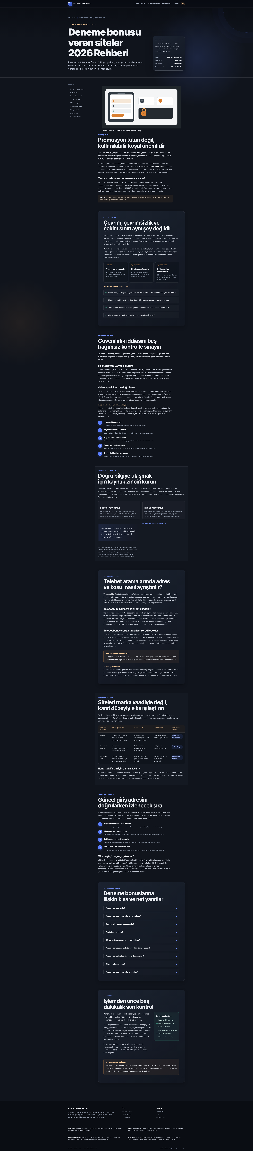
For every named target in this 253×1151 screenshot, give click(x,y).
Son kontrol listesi (75, 117)
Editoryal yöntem (127, 1111)
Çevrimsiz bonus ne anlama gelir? (120, 924)
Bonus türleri (74, 92)
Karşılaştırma (166, 3)
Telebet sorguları (75, 103)
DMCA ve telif (160, 1111)
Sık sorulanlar (74, 113)
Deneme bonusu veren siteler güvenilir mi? (123, 916)
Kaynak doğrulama (75, 99)
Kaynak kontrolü (127, 1114)
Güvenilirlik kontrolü (76, 96)
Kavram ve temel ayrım (77, 89)
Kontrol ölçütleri (140, 3)
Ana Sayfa (72, 18)
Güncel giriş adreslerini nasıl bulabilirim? (123, 940)
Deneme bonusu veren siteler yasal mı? (122, 972)
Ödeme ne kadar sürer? (115, 964)
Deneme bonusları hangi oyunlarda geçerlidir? (125, 956)
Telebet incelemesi (154, 3)
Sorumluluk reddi (161, 1117)
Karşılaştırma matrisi (76, 106)
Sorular (176, 3)
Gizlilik (157, 1114)
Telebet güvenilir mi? (114, 932)
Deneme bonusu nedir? (115, 908)
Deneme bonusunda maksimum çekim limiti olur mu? (128, 948)
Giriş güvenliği (74, 110)
